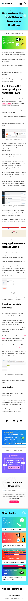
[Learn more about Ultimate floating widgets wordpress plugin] (14, 445)
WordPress (20, 33)
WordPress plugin (7, 103)
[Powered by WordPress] (22, 598)
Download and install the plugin (14, 347)
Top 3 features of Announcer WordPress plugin (13, 562)
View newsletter (15, 498)
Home (11, 10)
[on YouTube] (14, 421)
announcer (13, 33)
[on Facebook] (7, 421)
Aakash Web (7, 3)
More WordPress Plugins (20, 443)
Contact (6, 598)
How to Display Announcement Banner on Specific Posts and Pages (12, 578)
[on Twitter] (10, 421)
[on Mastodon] (17, 421)
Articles (15, 10)
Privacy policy (17, 598)
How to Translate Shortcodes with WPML (12, 529)
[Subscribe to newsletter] (21, 421)
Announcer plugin (12, 99)
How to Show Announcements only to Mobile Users (13, 546)
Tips (17, 33)
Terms (11, 598)
